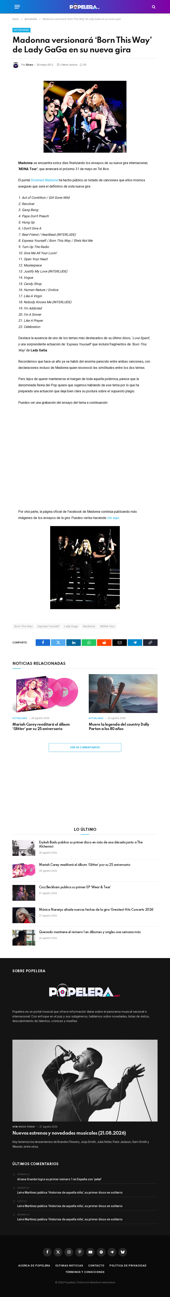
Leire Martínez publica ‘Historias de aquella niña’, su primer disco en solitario (70, 1192)
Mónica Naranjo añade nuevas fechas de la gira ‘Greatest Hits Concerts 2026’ (96, 910)
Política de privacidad (128, 1265)
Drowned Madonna (44, 180)
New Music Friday (23, 1126)
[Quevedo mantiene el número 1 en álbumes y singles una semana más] (23, 938)
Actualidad (21, 30)
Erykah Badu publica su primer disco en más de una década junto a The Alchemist (90, 844)
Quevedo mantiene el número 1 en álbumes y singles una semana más (90, 932)
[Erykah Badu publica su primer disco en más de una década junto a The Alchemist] (23, 848)
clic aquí (113, 518)
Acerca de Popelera (34, 1265)
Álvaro (29, 64)
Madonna (89, 626)
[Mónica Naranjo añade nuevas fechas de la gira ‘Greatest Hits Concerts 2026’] (23, 915)
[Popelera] (85, 6)
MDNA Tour (107, 626)
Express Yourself (48, 626)
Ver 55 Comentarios (85, 747)
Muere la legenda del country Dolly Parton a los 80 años (119, 727)
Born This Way (24, 626)
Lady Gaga (71, 626)
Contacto (96, 1265)
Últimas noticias (69, 1265)
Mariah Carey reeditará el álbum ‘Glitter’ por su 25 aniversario (41, 727)
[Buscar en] (153, 6)
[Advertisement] (85, 792)
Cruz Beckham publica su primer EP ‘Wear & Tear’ (75, 887)
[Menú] (17, 6)
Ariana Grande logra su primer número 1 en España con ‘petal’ (59, 1179)
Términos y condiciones (85, 1272)
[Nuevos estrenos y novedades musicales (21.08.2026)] (85, 1081)
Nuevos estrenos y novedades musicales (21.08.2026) (69, 1133)
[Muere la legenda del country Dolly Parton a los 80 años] (123, 693)
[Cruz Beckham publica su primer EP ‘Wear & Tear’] (23, 893)
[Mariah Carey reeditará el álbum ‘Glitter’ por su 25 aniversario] (46, 693)
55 (84, 64)
